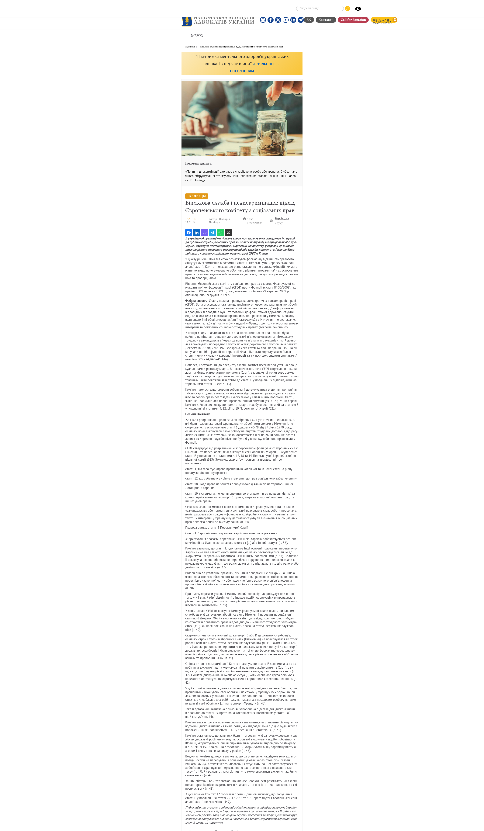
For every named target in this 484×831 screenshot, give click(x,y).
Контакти (326, 20)
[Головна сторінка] (218, 19)
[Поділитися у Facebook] (188, 232)
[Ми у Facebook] (271, 20)
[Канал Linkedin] (293, 20)
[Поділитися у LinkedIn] (196, 232)
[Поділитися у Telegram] (212, 232)
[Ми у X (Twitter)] (278, 20)
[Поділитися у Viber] (204, 232)
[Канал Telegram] (301, 20)
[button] (242, 63)
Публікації (190, 47)
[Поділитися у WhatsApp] (220, 232)
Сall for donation (353, 20)
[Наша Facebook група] (263, 20)
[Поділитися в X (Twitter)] (228, 232)
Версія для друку (282, 221)
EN (309, 20)
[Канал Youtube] (286, 20)
